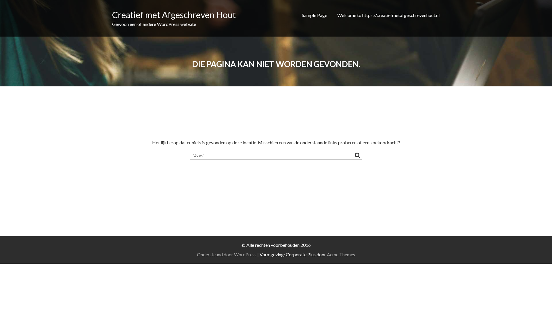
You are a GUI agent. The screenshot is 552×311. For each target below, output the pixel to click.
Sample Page (314, 15)
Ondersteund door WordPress (226, 254)
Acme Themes (341, 254)
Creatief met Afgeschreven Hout (174, 15)
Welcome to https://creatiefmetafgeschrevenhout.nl (388, 15)
